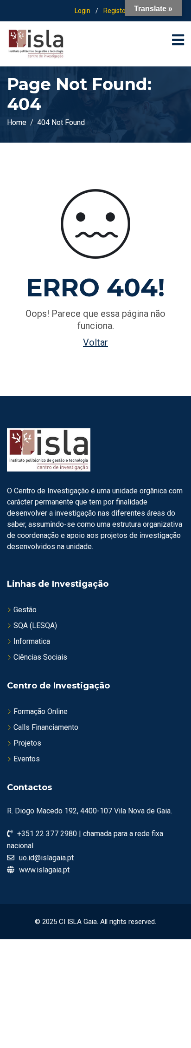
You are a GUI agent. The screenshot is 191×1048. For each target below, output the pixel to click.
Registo (114, 10)
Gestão (25, 609)
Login (82, 10)
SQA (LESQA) (35, 625)
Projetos (27, 743)
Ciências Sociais (40, 657)
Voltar (95, 342)
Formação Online (40, 711)
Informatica (31, 641)
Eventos (26, 758)
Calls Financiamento (45, 727)
